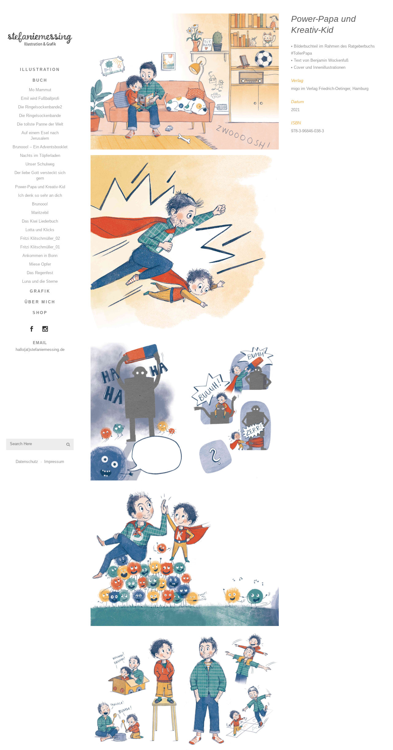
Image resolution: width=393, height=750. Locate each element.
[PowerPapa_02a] (185, 412)
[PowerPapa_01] (185, 82)
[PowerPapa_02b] (185, 556)
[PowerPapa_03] (185, 690)
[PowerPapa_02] (185, 246)
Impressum (54, 461)
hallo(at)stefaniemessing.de (40, 349)
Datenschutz (27, 461)
